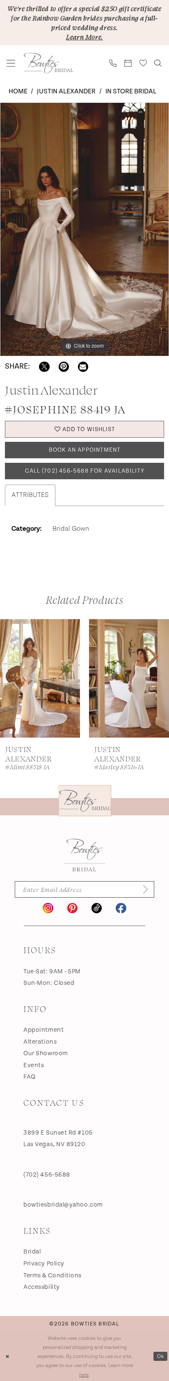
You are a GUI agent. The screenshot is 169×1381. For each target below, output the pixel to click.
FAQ (29, 1076)
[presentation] (40, 678)
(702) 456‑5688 (46, 1174)
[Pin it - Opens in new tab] (64, 367)
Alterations (40, 1041)
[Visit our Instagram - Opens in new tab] (48, 908)
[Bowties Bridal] (84, 855)
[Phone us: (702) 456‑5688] (113, 63)
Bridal (32, 1251)
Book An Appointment (85, 450)
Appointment (43, 1029)
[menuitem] (11, 63)
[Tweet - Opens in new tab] (44, 367)
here (84, 1375)
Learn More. (84, 36)
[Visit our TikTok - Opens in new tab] (96, 908)
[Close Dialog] (7, 1356)
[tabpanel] (84, 229)
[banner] (48, 63)
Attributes (30, 495)
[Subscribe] (142, 889)
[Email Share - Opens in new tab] (83, 367)
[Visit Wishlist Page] (143, 63)
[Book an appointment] (128, 63)
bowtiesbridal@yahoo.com (63, 1204)
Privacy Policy (43, 1263)
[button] (11, 63)
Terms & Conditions (52, 1275)
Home (18, 91)
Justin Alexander (66, 91)
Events (33, 1065)
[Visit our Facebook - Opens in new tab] (121, 908)
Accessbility (41, 1287)
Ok (160, 1356)
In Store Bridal (130, 91)
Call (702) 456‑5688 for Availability (85, 471)
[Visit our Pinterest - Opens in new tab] (72, 908)
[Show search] (158, 63)
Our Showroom (45, 1053)
